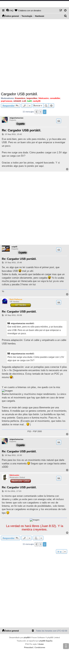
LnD (24, 101)
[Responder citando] (58, 121)
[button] (36, 112)
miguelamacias (16, 118)
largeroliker (31, 98)
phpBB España (45, 641)
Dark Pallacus (16, 299)
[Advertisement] (34, 55)
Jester (41, 644)
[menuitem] (9, 10)
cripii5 (14, 247)
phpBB (27, 637)
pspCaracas (6, 101)
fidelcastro (43, 98)
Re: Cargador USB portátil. (21, 130)
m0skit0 (17, 101)
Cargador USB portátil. (19, 94)
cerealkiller (55, 98)
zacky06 (36, 101)
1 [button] (40, 112)
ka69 (29, 101)
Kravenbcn (20, 98)
